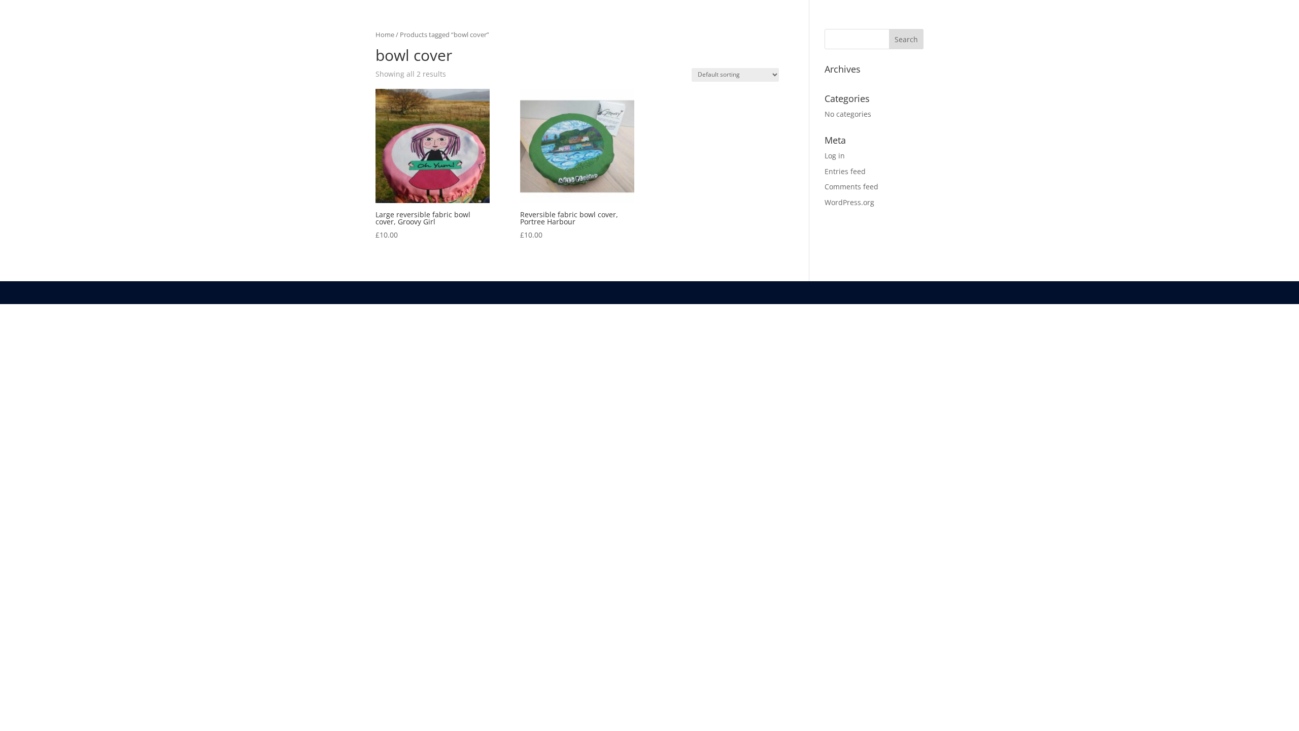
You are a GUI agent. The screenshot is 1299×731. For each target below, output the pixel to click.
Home (384, 34)
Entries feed (845, 171)
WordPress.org (849, 202)
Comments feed (851, 186)
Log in (835, 155)
